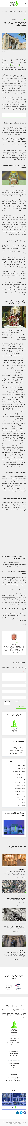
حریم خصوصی (13, 1065)
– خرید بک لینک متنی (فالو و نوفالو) (13, 1042)
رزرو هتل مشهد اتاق (17, 752)
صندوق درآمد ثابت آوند (14, 1077)
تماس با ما (14, 1071)
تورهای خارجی (21, 805)
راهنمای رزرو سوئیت (20, 774)
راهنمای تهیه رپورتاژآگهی (13, 1053)
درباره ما (13, 1069)
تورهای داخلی (21, 802)
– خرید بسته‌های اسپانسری (14, 1046)
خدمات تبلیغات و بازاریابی (14, 1038)
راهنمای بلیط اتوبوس (20, 788)
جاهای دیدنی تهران (8, 11)
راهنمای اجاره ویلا (21, 777)
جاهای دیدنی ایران (16, 11)
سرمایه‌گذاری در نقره (15, 1079)
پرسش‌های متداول (13, 1055)
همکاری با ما (13, 1067)
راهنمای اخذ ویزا (21, 797)
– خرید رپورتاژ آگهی (13, 1040)
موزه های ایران (13, 64)
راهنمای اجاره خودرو (20, 791)
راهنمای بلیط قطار (20, 785)
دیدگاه (24, 671)
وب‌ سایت (24, 695)
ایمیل (25, 689)
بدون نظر (15, 29)
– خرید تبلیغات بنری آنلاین (14, 1044)
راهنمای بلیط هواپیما (20, 783)
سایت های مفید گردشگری (14, 1063)
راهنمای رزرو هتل (21, 768)
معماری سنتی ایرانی (21, 923)
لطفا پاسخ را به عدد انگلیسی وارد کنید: (19, 701)
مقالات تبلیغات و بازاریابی (13, 1051)
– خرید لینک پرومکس (14, 1047)
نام (25, 682)
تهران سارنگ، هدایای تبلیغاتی (14, 750)
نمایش (13, 115)
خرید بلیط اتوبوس (17, 747)
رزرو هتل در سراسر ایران (16, 749)
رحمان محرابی (14, 643)
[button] (25, 3)
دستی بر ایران (23, 11)
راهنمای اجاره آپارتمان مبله (18, 771)
